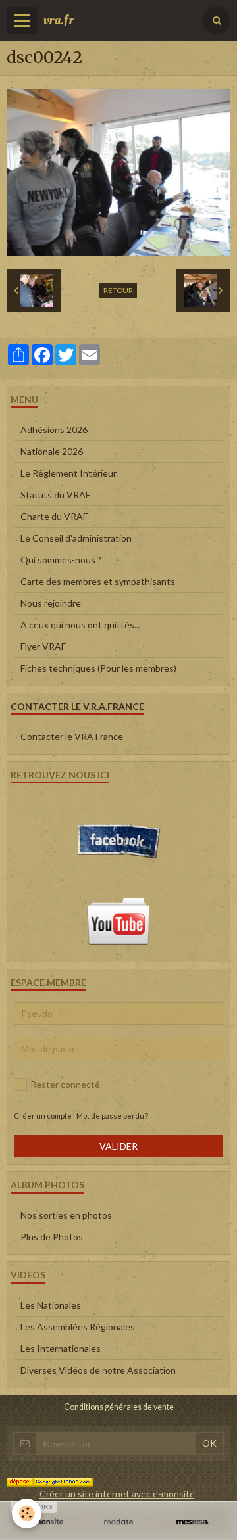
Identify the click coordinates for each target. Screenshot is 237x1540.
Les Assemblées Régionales (77, 1326)
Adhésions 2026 (54, 429)
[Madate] (118, 1522)
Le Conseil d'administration (76, 538)
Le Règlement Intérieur (68, 472)
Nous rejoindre (50, 603)
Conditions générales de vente (119, 1407)
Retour (118, 290)
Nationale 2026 (51, 451)
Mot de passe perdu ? (112, 1115)
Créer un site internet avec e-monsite (117, 1493)
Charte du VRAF (54, 516)
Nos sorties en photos (66, 1215)
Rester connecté (65, 1084)
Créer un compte (43, 1115)
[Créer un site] (44, 1522)
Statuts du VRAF (55, 494)
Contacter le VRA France (71, 736)
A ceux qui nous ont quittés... (80, 624)
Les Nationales (50, 1305)
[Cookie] (26, 1513)
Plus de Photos (51, 1236)
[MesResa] (192, 1522)
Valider (118, 1146)
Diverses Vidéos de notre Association (98, 1370)
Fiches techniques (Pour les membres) (98, 668)
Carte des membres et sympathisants (97, 581)
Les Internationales (60, 1348)
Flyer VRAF (43, 646)
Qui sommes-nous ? (60, 559)
